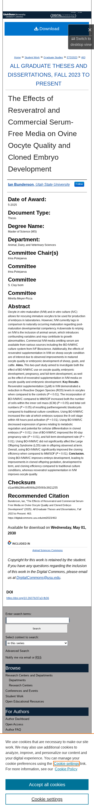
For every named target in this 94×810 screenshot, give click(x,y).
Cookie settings (66, 764)
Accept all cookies (47, 784)
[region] (47, 771)
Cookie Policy (66, 769)
